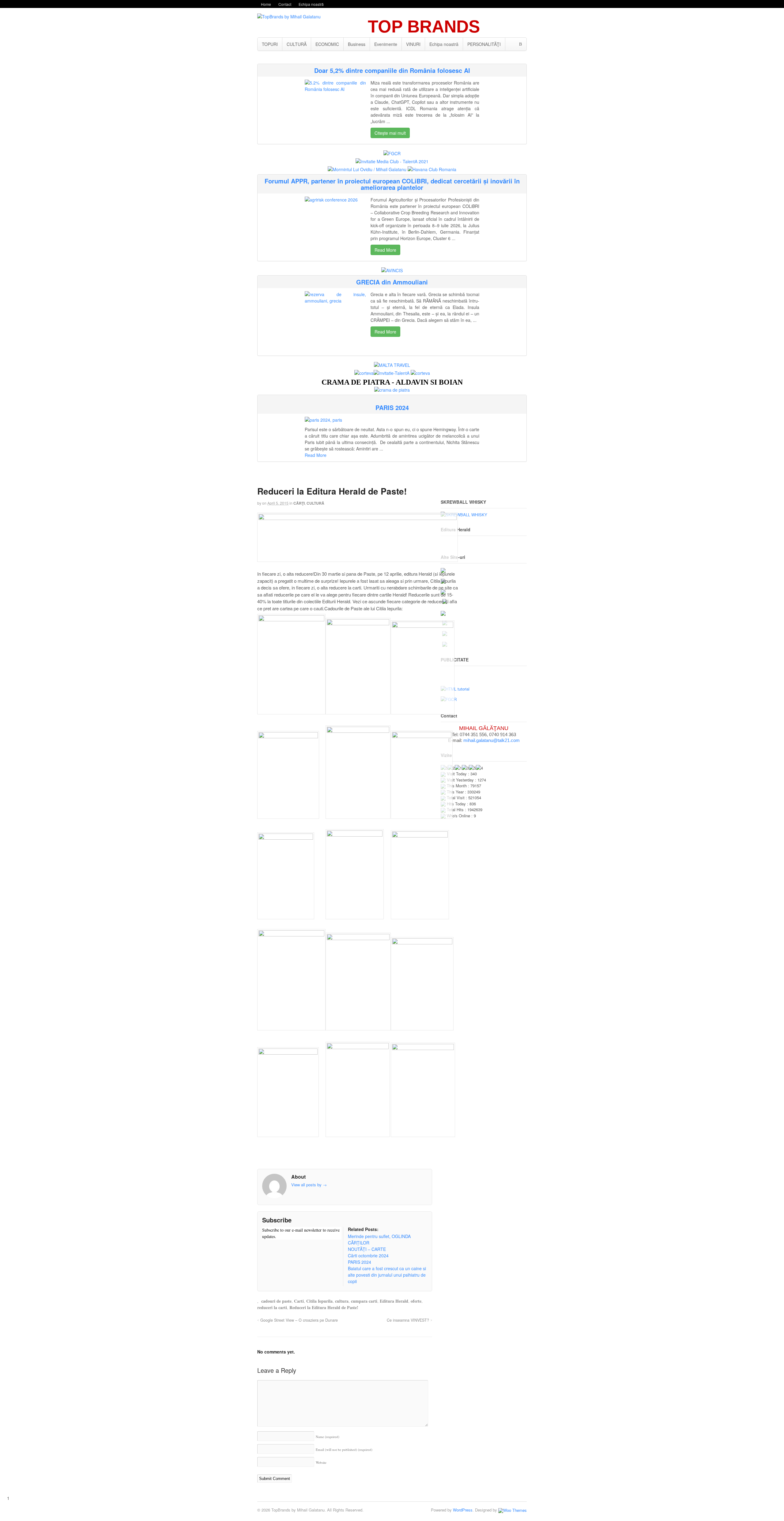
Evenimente (385, 44)
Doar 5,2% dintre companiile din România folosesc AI (392, 70)
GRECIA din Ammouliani (392, 281)
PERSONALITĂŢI (484, 44)
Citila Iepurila (319, 1301)
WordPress (463, 1510)
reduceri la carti (272, 1307)
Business (356, 44)
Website (321, 1462)
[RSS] (266, 1248)
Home (266, 4)
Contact (284, 4)
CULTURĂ (297, 44)
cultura (342, 1301)
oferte (416, 1301)
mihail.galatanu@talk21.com (491, 740)
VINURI (413, 44)
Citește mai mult (390, 133)
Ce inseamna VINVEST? (408, 1320)
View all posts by (309, 1185)
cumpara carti (364, 1301)
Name (327, 1436)
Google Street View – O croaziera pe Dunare (299, 1320)
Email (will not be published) (344, 1449)
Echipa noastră (311, 4)
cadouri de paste (276, 1301)
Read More (385, 250)
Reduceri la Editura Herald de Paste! (323, 1307)
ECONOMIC (327, 44)
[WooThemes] (512, 1510)
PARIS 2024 (392, 407)
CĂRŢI (299, 503)
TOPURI (270, 44)
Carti (299, 1301)
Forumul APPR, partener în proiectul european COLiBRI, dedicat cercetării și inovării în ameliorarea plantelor (392, 184)
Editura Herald (394, 1301)
